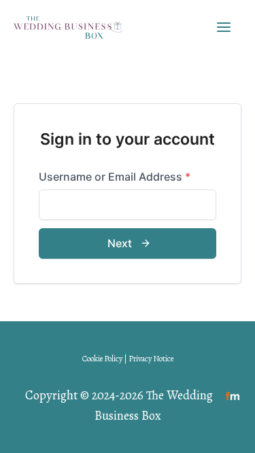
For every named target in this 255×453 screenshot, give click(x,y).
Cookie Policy (102, 358)
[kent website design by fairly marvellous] (232, 394)
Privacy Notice (151, 358)
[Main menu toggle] (224, 27)
